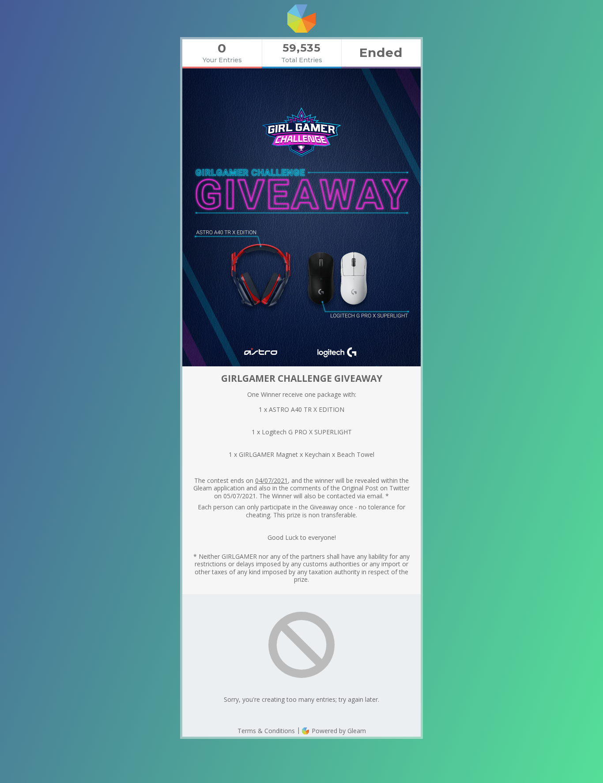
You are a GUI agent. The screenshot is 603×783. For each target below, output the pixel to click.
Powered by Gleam (338, 731)
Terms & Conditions (266, 731)
